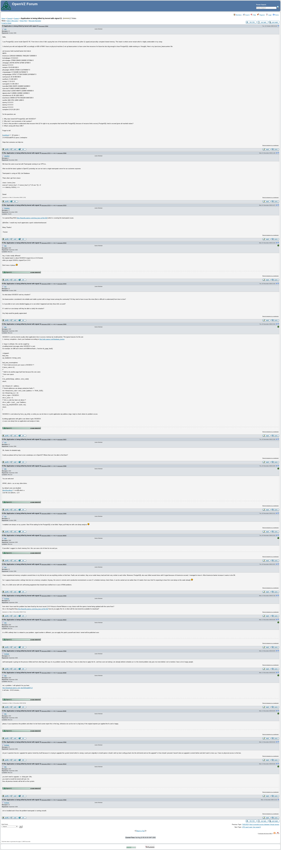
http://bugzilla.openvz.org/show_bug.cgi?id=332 (32, 218)
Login (270, 15)
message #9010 (46, 672)
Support (16, 18)
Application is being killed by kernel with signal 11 (21, 26)
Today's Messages (12, 21)
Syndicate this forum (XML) (265, 833)
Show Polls (23, 21)
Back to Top (140, 831)
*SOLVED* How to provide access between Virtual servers (260, 824)
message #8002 (46, 564)
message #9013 (46, 764)
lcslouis (6, 598)
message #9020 (46, 799)
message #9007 (46, 619)
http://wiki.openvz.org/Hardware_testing (51, 339)
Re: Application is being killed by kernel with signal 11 (22, 153)
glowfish (6, 156)
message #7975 (46, 243)
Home (277, 15)
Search (247, 15)
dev (5, 246)
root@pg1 (6, 135)
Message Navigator (35, 21)
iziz (5, 29)
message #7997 (46, 324)
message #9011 (46, 711)
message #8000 (46, 513)
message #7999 (46, 466)
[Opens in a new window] (21, 273)
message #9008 (46, 651)
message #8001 (46, 535)
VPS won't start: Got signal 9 (251, 827)
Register (262, 15)
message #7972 (46, 153)
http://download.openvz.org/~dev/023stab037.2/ (17, 688)
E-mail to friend (6, 23)
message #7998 (46, 439)
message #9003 (46, 595)
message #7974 (46, 205)
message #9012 (46, 742)
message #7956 (43, 26)
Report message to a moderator (270, 145)
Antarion (7, 208)
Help (254, 15)
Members (238, 15)
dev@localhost (7, 490)
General (9, 18)
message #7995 (46, 283)
